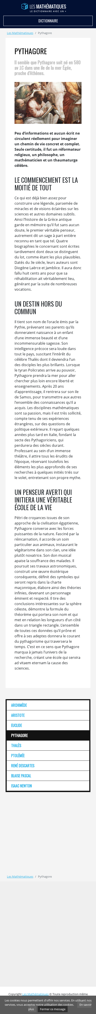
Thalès (16, 745)
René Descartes (22, 765)
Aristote (18, 715)
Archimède (19, 705)
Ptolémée (18, 755)
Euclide (16, 725)
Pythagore (19, 735)
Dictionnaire (48, 21)
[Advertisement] (43, 830)
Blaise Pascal (21, 775)
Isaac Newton (21, 785)
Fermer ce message (52, 1009)
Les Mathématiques (20, 33)
